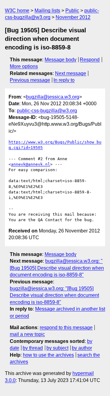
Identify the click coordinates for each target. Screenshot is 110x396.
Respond (90, 59)
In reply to (64, 80)
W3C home (17, 10)
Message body (60, 59)
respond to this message (66, 327)
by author (82, 348)
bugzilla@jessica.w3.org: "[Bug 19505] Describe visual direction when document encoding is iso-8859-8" (57, 267)
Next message (70, 73)
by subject (57, 348)
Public (72, 10)
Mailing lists (47, 10)
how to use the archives (48, 355)
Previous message (30, 80)
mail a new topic (27, 334)
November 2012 (73, 17)
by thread (33, 348)
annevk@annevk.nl (30, 164)
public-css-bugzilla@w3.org (47, 110)
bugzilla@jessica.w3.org (52, 96)
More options (24, 66)
